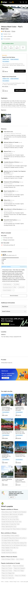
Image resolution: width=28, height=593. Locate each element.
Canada (6, 581)
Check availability (20, 71)
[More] (16, 255)
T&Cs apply (12, 324)
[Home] (7, 2)
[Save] (12, 395)
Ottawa (13, 31)
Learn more (5, 377)
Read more (3, 110)
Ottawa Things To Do (14, 581)
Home (2, 581)
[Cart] (20, 2)
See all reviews (14, 295)
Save (11, 497)
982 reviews (7, 31)
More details (5, 67)
